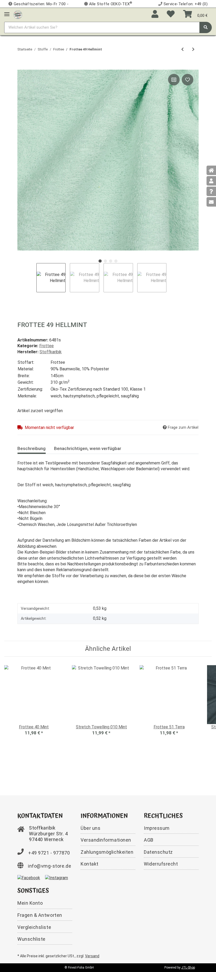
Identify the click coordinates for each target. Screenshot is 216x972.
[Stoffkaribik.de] (18, 14)
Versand (92, 956)
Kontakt (90, 864)
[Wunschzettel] (171, 14)
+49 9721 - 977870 (49, 853)
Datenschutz (158, 852)
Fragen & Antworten (39, 915)
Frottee (46, 345)
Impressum (157, 828)
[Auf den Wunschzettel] (187, 79)
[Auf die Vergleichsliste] (174, 79)
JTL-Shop (188, 967)
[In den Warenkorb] (21, 67)
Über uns (90, 828)
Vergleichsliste (34, 927)
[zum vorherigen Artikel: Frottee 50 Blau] (182, 49)
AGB (149, 840)
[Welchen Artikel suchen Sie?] (205, 27)
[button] (155, 14)
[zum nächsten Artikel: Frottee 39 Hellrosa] (193, 49)
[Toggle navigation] (6, 12)
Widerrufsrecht (161, 864)
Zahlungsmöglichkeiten (107, 852)
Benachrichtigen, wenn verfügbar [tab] (87, 448)
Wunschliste (31, 939)
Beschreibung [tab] (31, 448)
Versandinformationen (106, 840)
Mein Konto (30, 903)
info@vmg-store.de (49, 866)
